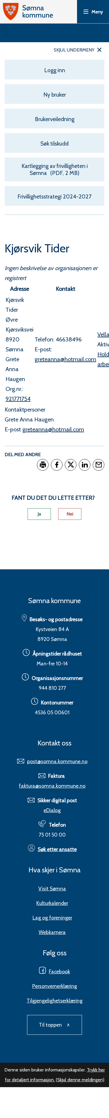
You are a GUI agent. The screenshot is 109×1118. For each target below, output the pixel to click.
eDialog (52, 810)
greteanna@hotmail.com (53, 429)
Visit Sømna (52, 888)
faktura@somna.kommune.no (52, 786)
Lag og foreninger (52, 918)
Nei (70, 514)
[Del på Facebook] (56, 465)
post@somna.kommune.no (57, 761)
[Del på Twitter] (70, 465)
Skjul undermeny (74, 50)
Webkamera (52, 932)
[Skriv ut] (43, 465)
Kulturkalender (52, 903)
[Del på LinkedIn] (84, 465)
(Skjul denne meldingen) (80, 1079)
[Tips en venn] (98, 465)
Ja (39, 514)
